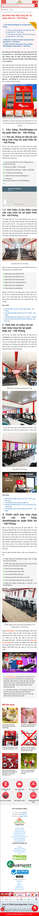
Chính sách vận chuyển (19, 833)
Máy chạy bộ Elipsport (19, 838)
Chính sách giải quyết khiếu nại (19, 836)
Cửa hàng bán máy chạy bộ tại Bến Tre (16, 503)
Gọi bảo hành (16, 816)
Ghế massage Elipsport (19, 840)
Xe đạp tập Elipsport (19, 841)
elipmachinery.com (19, 889)
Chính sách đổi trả (19, 830)
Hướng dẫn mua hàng (19, 831)
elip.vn (19, 882)
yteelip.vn (19, 884)
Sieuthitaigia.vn (10, 677)
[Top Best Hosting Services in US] (19, 864)
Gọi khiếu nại (16, 814)
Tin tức (11, 9)
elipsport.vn (19, 881)
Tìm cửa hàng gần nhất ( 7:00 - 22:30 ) (20, 914)
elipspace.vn (19, 886)
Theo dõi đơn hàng (19, 852)
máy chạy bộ (10, 631)
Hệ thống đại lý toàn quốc (19, 850)
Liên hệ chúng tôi (19, 828)
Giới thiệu (19, 847)
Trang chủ (5, 9)
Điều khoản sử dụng (19, 848)
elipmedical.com (19, 887)
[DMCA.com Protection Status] (19, 857)
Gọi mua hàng (17, 812)
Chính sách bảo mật (19, 835)
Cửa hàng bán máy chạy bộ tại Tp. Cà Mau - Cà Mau (20, 317)
